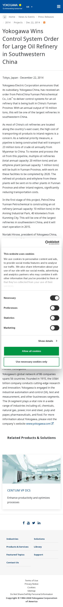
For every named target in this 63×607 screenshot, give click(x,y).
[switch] (54, 307)
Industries (12, 538)
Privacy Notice (31, 583)
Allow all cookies (31, 351)
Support (38, 554)
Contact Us (12, 562)
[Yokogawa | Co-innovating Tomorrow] (12, 6)
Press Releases (46, 16)
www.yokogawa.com (38, 423)
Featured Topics (15, 554)
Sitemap (31, 590)
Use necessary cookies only (31, 361)
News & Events (27, 16)
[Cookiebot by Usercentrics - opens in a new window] (45, 243)
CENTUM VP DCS (19, 490)
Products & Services (17, 546)
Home (12, 16)
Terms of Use (31, 580)
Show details (45, 341)
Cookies (31, 587)
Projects (18, 22)
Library (38, 546)
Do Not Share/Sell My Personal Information (31, 594)
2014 (7, 22)
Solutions (39, 538)
